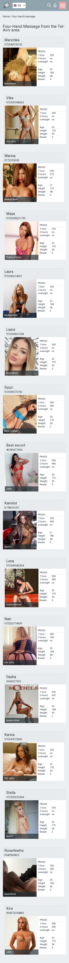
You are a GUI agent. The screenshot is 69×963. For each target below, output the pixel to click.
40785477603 (14, 449)
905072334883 (15, 913)
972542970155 (13, 44)
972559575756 (13, 392)
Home (6, 16)
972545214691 (13, 276)
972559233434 (15, 797)
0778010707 (11, 507)
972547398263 (15, 102)
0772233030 (11, 160)
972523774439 (13, 623)
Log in (56, 4)
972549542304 (15, 565)
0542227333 (13, 681)
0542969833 (11, 855)
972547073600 (13, 739)
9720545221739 (15, 218)
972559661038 (15, 334)
